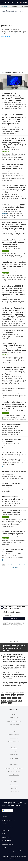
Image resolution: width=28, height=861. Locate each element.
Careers (4, 847)
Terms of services (18, 621)
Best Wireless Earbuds (14, 771)
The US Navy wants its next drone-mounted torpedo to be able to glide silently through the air (14, 667)
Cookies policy (5, 834)
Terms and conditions (7, 827)
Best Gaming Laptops (14, 734)
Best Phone (14, 748)
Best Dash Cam (14, 785)
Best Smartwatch (14, 758)
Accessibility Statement (8, 844)
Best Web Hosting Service (14, 721)
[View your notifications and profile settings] (17, 2)
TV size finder (13, 6)
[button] (26, 2)
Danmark (14, 698)
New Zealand (21, 695)
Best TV (14, 751)
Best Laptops (14, 731)
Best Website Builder (14, 724)
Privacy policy (5, 830)
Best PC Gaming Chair (14, 741)
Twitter (17, 33)
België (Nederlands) (11, 700)
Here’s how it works (19, 11)
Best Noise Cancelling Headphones (14, 768)
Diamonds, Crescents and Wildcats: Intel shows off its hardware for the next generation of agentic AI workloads (14, 647)
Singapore (7, 695)
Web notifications (6, 840)
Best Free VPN (14, 717)
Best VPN (14, 714)
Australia (14, 695)
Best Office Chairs (14, 775)
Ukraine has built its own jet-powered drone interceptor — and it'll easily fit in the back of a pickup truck (15, 683)
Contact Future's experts (8, 820)
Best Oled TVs (14, 754)
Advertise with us (6, 837)
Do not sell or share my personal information (13, 851)
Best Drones (14, 788)
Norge (10, 703)
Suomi (19, 700)
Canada (3, 698)
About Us (4, 816)
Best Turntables (14, 764)
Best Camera (14, 781)
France (8, 698)
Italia (20, 698)
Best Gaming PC (14, 738)
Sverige (3, 700)
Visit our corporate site (14, 805)
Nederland (4, 703)
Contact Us (4, 823)
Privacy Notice (19, 622)
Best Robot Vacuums (14, 791)
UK (2, 695)
